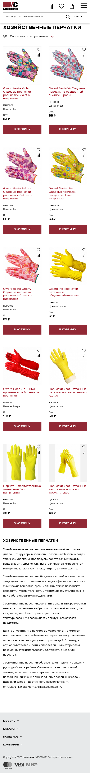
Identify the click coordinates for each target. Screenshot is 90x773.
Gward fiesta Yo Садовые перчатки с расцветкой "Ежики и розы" (67, 92)
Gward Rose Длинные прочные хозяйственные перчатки (21, 392)
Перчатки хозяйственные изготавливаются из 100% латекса (67, 489)
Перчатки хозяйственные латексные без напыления (22, 489)
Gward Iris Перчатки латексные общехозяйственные (64, 292)
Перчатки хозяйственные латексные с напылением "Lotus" (68, 392)
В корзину (22, 129)
